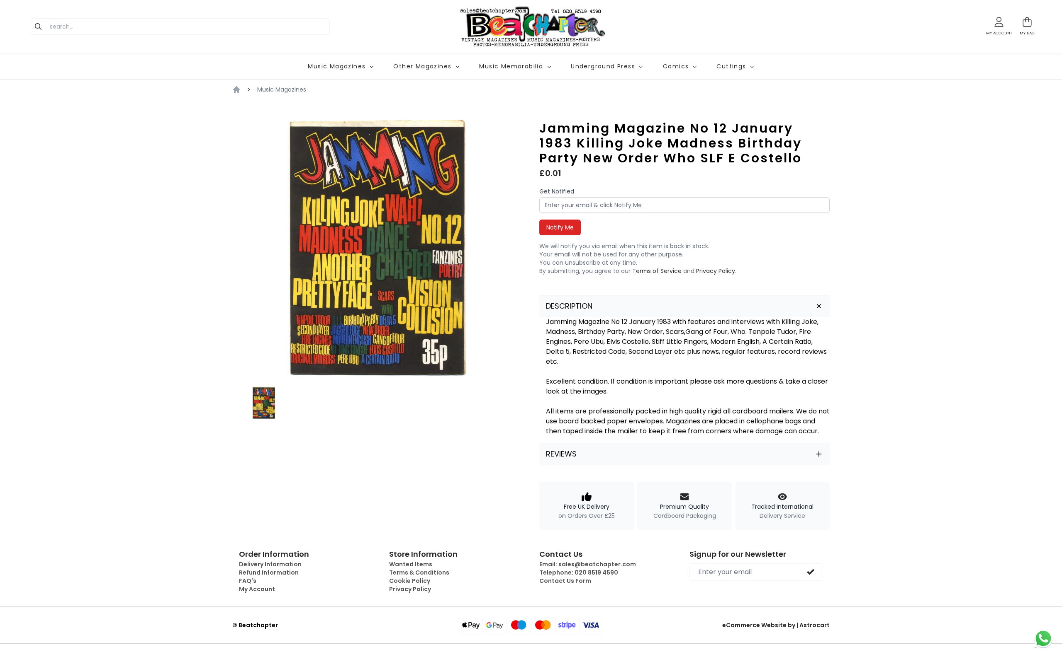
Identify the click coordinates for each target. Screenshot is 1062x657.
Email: (587, 564)
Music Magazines (281, 89)
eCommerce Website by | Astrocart (776, 625)
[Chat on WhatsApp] (1043, 638)
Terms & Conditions (419, 572)
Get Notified (556, 191)
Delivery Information (270, 564)
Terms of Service (657, 271)
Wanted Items (410, 564)
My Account (257, 589)
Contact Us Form (565, 581)
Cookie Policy (409, 581)
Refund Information (269, 572)
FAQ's (247, 581)
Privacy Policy (715, 271)
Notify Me (560, 227)
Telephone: (578, 572)
